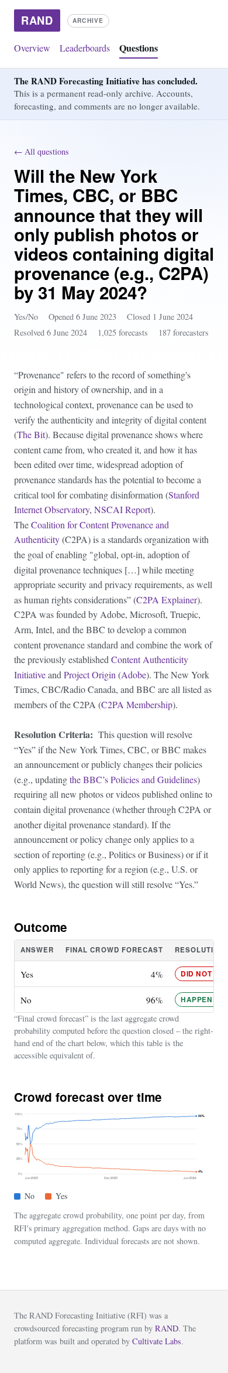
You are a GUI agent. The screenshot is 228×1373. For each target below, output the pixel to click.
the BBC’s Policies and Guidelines (133, 779)
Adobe (133, 674)
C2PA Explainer (166, 599)
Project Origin (90, 674)
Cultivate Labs (156, 1341)
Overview (32, 48)
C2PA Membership (136, 704)
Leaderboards (85, 48)
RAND (166, 1328)
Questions (138, 47)
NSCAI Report (122, 509)
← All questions (41, 151)
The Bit (31, 434)
